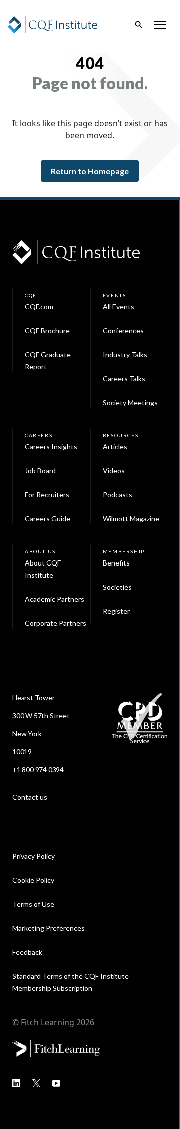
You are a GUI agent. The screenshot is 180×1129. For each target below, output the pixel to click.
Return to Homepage (90, 171)
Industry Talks (125, 354)
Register (116, 611)
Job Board (40, 470)
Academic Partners (54, 599)
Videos (114, 470)
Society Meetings (130, 402)
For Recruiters (47, 494)
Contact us (30, 797)
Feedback (27, 952)
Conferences (123, 330)
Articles (115, 446)
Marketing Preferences (48, 928)
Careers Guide (47, 518)
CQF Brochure (47, 330)
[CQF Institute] (53, 23)
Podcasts (117, 494)
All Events (118, 306)
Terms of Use (33, 904)
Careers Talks (124, 378)
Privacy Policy (33, 856)
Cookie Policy (33, 880)
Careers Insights (51, 446)
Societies (117, 587)
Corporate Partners (55, 623)
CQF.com (39, 306)
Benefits (116, 562)
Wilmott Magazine (131, 518)
